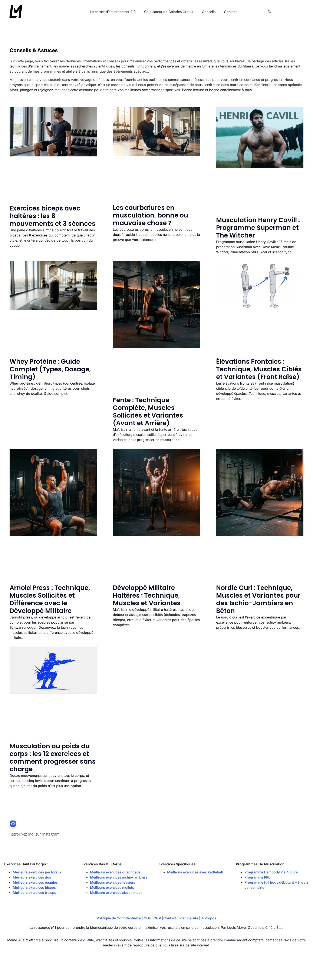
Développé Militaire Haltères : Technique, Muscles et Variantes (147, 595)
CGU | (149, 918)
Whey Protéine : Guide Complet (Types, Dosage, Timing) (50, 369)
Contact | (171, 918)
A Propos (208, 918)
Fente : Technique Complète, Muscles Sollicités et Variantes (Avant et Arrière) (148, 411)
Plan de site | (190, 918)
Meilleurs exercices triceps (34, 892)
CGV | (158, 918)
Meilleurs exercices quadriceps (115, 872)
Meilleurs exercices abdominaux (116, 892)
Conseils (208, 12)
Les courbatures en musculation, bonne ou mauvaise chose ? (150, 215)
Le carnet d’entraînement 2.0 (113, 12)
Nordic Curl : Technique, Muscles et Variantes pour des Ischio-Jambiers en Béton (258, 599)
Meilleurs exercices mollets (112, 887)
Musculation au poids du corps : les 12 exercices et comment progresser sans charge (53, 757)
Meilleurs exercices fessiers (112, 882)
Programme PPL (257, 877)
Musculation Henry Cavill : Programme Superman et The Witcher (258, 227)
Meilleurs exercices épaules (35, 882)
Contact (230, 12)
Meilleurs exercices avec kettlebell (195, 872)
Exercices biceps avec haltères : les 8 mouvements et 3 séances (52, 216)
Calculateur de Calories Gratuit (168, 12)
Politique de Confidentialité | (120, 918)
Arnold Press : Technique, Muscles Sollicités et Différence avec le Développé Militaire (50, 599)
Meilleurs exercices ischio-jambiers (118, 877)
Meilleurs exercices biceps (34, 887)
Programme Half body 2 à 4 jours (271, 872)
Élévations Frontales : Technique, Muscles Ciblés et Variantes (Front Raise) (259, 369)
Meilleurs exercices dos (32, 877)
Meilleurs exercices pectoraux (37, 872)
